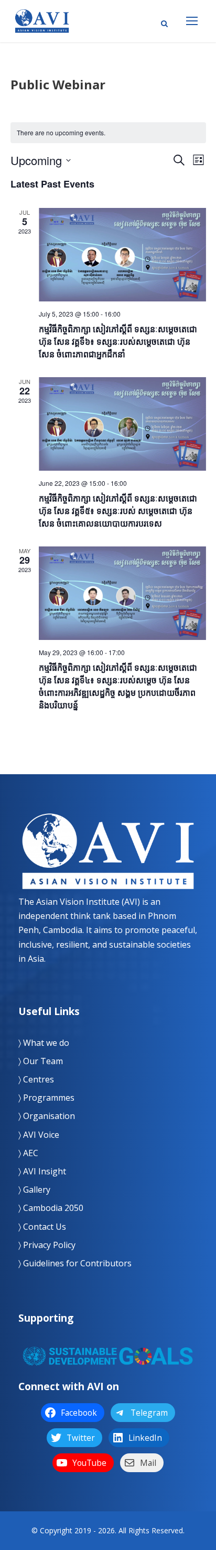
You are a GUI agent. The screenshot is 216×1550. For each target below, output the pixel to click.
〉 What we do (43, 1042)
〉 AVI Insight (42, 1171)
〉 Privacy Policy (46, 1245)
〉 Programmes (46, 1097)
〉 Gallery (34, 1189)
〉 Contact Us (42, 1226)
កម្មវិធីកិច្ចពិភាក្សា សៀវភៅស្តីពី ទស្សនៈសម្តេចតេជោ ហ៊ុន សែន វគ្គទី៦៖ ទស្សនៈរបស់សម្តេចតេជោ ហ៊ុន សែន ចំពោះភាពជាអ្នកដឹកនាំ (118, 341)
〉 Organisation (46, 1116)
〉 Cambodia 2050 (50, 1208)
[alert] (108, 133)
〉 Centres (36, 1079)
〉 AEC (28, 1153)
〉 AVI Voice (38, 1134)
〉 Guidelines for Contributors (75, 1263)
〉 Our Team (40, 1061)
